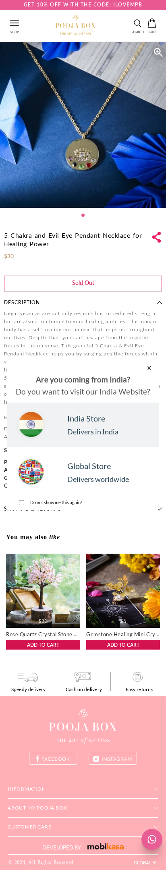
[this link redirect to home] (75, 26)
